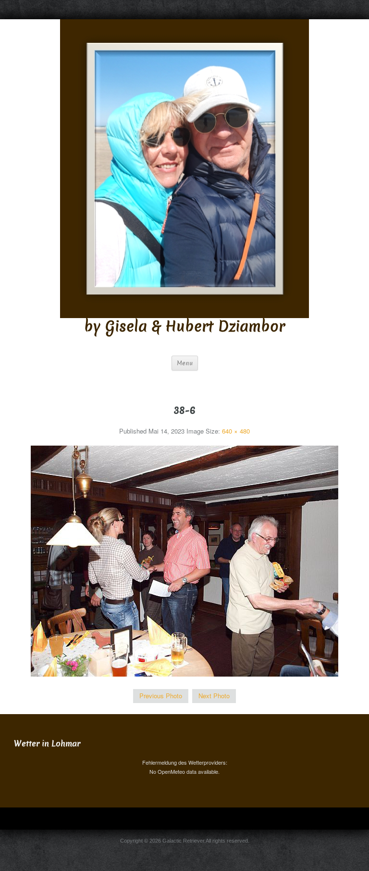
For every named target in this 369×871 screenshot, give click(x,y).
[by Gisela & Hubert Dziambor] (184, 167)
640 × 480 (236, 431)
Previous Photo (160, 695)
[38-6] (184, 560)
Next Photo (214, 695)
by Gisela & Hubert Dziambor (184, 326)
